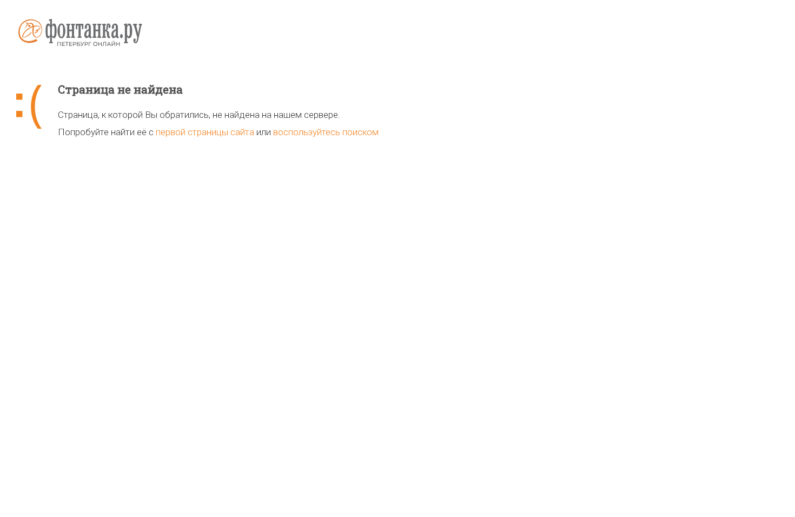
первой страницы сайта (205, 132)
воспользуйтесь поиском (326, 132)
